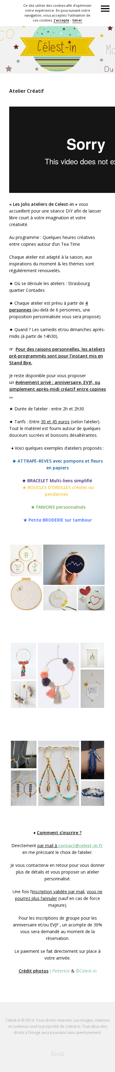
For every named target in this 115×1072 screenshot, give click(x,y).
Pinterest (61, 971)
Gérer (77, 20)
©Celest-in (86, 971)
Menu (105, 8)
